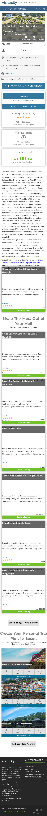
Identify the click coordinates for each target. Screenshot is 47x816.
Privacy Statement (32, 772)
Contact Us (29, 766)
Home (5, 8)
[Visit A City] (8, 761)
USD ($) (23, 2)
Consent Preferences (34, 777)
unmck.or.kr (9, 73)
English (32, 2)
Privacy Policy (7, 811)
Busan (13, 8)
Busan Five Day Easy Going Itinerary (17, 723)
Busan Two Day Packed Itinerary (15, 694)
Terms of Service (20, 811)
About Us (29, 769)
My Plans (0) (40, 9)
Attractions (23, 8)
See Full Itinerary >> (23, 676)
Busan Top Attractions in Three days (17, 664)
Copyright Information (34, 774)
